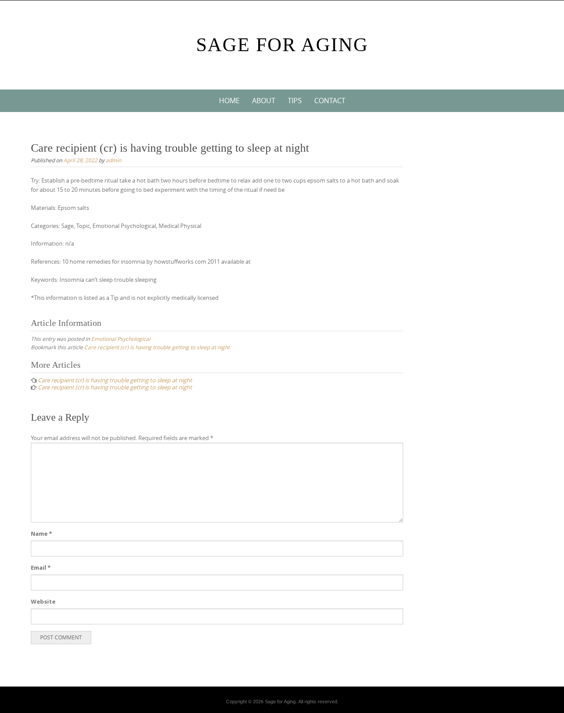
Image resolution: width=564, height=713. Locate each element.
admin (113, 160)
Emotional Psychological (120, 338)
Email (41, 567)
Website (43, 601)
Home (229, 100)
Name (41, 534)
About (263, 100)
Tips (295, 100)
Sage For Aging (282, 45)
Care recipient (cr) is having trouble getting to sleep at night (157, 347)
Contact (329, 100)
